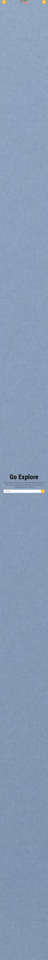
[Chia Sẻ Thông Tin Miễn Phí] (24, 2)
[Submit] (42, 491)
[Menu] (4, 2)
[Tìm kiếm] (44, 2)
